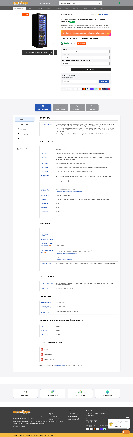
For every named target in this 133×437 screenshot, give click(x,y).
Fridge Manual (48, 354)
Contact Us (52, 419)
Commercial (58, 8)
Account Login (53, 416)
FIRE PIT (83, 32)
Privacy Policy (71, 413)
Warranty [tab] (77, 109)
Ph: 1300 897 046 (45, 3)
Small (66, 8)
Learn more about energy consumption (67, 253)
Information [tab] (43, 109)
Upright (85, 8)
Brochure (46, 349)
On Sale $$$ (39, 8)
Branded (48, 8)
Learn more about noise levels (64, 259)
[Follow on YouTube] (95, 421)
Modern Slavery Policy (73, 416)
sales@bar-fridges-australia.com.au (98, 413)
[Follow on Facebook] (87, 421)
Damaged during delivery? (56, 421)
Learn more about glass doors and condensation (69, 191)
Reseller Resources (54, 418)
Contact (102, 8)
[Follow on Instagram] (91, 421)
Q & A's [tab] (92, 109)
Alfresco (30, 8)
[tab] (24, 119)
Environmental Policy (73, 418)
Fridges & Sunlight (49, 359)
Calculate (104, 81)
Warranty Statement (73, 419)
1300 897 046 (91, 416)
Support (94, 8)
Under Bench (76, 8)
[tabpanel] (66, 243)
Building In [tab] (60, 109)
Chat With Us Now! (42, 52)
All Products (52, 415)
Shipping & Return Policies (74, 415)
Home (51, 413)
